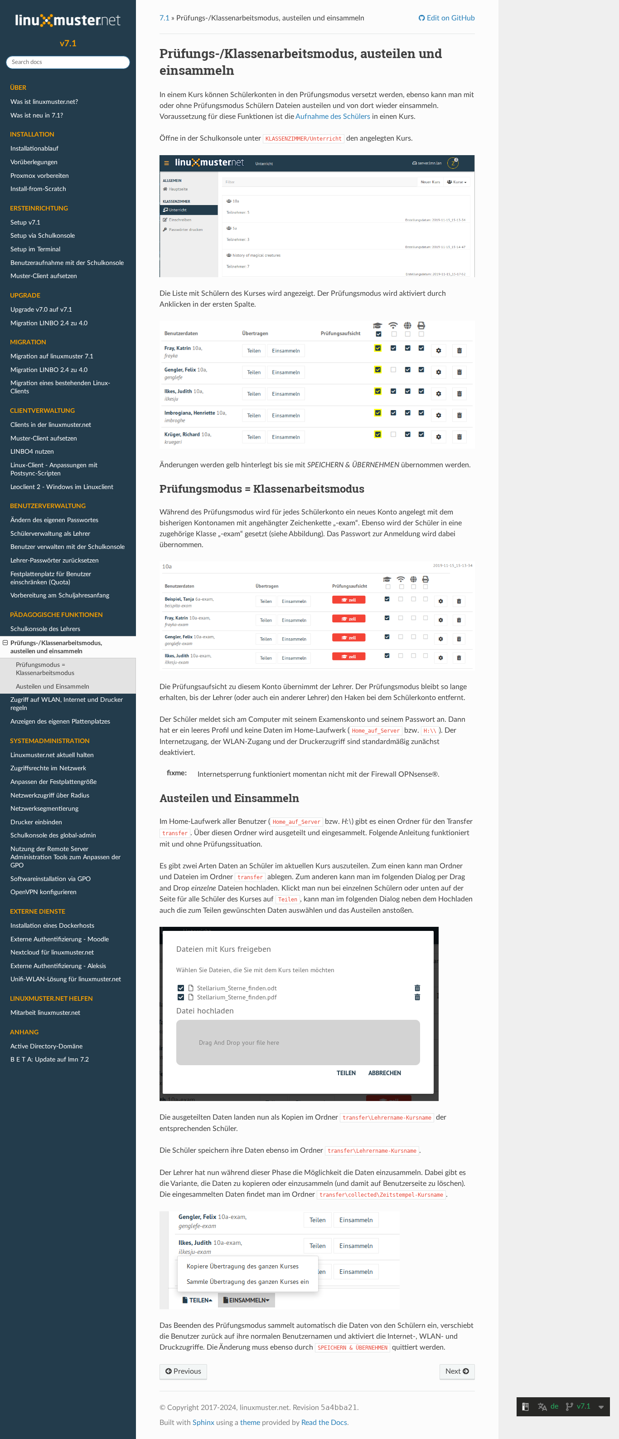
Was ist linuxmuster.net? (44, 101)
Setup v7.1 (25, 222)
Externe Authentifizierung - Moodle (59, 939)
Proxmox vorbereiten (39, 175)
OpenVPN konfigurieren (43, 892)
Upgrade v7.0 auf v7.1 (41, 309)
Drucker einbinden (36, 822)
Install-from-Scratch (38, 189)
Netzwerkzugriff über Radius (49, 795)
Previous (186, 1371)
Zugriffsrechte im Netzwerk (48, 768)
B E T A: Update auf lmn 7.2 (49, 1059)
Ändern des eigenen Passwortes (54, 520)
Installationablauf (34, 148)
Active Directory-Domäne (46, 1046)
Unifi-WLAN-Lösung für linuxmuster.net (65, 979)
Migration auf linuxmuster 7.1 (51, 356)
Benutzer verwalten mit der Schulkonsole (67, 546)
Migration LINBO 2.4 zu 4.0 (48, 323)
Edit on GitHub (450, 18)
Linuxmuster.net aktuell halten (52, 755)
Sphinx (203, 1422)
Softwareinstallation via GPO (50, 879)
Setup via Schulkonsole (42, 235)
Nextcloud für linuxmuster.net (52, 952)
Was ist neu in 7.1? (36, 115)
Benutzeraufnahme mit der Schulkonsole (67, 262)
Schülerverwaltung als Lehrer (50, 533)
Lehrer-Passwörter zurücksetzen (54, 560)
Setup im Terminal (35, 249)
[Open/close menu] (5, 643)
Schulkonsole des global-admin (53, 835)
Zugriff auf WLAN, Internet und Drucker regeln (66, 703)
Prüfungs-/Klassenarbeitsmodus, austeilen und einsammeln (56, 647)
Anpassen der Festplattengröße (53, 781)
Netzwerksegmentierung (44, 808)
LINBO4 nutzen (32, 451)
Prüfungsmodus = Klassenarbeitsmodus (45, 668)
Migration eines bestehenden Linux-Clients (60, 387)
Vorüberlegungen (34, 162)
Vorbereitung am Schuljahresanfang (59, 595)
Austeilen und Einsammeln (52, 686)
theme (250, 1422)
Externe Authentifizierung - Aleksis (58, 966)
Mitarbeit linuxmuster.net (45, 1012)
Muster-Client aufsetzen (43, 276)
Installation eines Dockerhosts (52, 925)
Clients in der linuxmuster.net (50, 424)
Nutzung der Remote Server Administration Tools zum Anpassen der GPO (65, 857)
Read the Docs (324, 1422)
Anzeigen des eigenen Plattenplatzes (60, 721)
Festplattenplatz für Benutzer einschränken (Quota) (50, 578)
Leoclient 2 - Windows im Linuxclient (61, 487)
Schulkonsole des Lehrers (45, 629)
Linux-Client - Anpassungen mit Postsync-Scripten (53, 469)
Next (454, 1371)
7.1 (164, 18)
